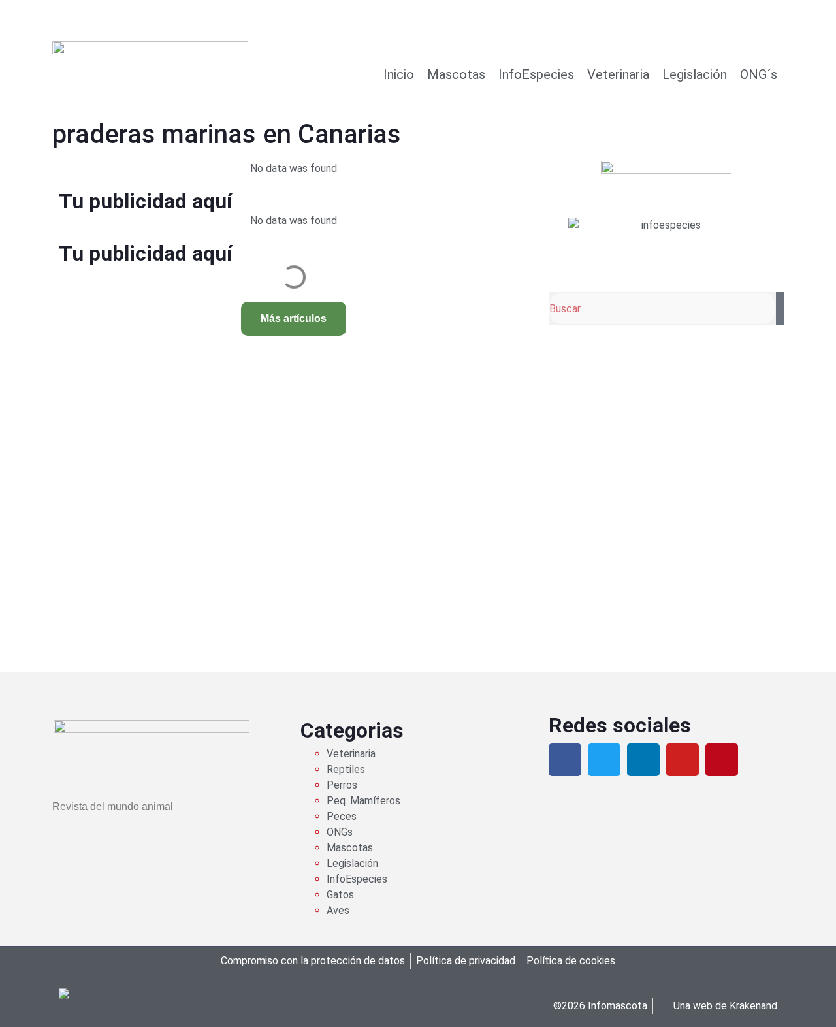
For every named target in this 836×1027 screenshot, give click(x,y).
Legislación (694, 74)
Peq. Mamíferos (363, 800)
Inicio (398, 74)
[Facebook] (565, 759)
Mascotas (456, 74)
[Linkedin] (643, 759)
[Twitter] (604, 759)
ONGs (340, 832)
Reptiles (346, 769)
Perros (342, 785)
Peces (342, 816)
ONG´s (758, 74)
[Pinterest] (721, 759)
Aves (338, 910)
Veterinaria (618, 74)
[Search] (780, 308)
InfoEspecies (536, 74)
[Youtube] (682, 759)
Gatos (340, 894)
